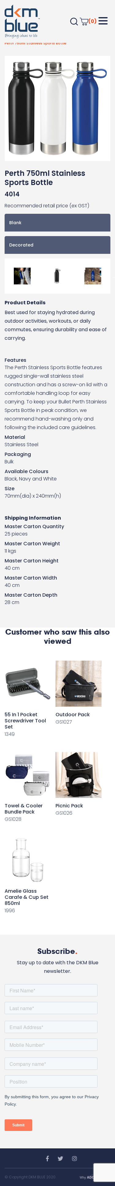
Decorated (21, 245)
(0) (92, 21)
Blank (15, 223)
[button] (103, 21)
